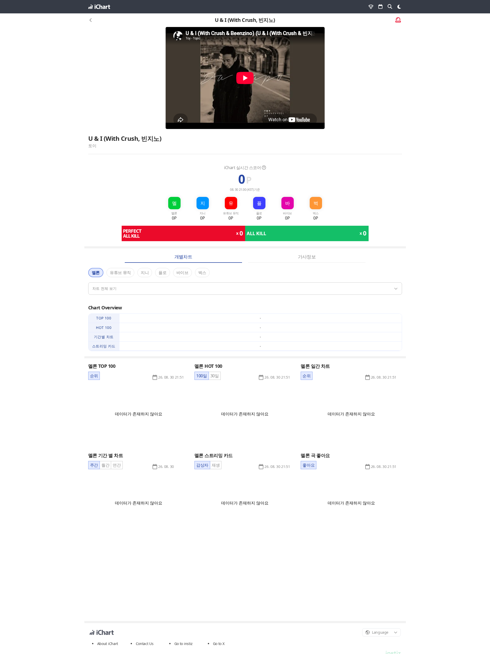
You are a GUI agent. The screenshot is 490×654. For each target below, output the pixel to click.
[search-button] (390, 7)
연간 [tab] (117, 465)
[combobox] (381, 632)
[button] (171, 377)
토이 (92, 146)
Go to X (219, 643)
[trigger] (245, 288)
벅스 (202, 272)
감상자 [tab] (202, 465)
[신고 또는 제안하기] (398, 20)
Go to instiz (183, 643)
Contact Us (145, 644)
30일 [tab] (214, 376)
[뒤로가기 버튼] (91, 20)
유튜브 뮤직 (120, 272)
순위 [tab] (94, 376)
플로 (162, 272)
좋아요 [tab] (308, 465)
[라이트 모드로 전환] (399, 7)
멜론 (96, 272)
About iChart (107, 643)
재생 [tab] (216, 465)
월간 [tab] (105, 465)
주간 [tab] (94, 465)
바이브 (182, 272)
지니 (145, 272)
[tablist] (94, 376)
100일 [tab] (201, 376)
